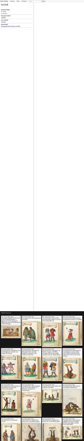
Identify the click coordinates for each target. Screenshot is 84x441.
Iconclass (3, 22)
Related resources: (6, 313)
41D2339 (3, 17)
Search (43, 1)
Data (18, 1)
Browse (12, 1)
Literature (24, 1)
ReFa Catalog (4, 1)
